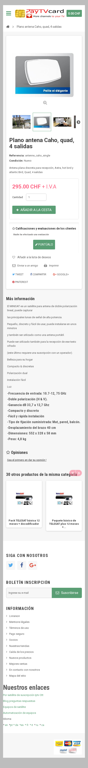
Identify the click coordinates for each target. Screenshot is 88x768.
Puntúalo (45, 244)
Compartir (39, 274)
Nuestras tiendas (19, 645)
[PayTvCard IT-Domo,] (39, 13)
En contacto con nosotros (24, 669)
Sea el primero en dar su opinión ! (26, 459)
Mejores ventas (18, 663)
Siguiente (78, 122)
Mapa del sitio (17, 675)
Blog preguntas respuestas (19, 701)
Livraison (14, 616)
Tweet (19, 274)
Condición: (16, 160)
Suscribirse (69, 593)
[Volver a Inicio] (7, 26)
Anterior (10, 122)
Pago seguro (16, 633)
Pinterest (21, 282)
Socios (13, 639)
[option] (24, 504)
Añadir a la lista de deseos (34, 257)
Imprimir (54, 265)
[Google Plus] (32, 565)
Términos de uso (19, 627)
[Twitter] (10, 565)
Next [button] (79, 473)
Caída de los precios (21, 651)
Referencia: (17, 155)
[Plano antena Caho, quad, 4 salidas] (21, 122)
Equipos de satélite (14, 706)
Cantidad (17, 197)
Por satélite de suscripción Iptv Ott (23, 695)
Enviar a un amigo (27, 265)
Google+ (62, 274)
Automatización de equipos (19, 712)
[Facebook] (21, 565)
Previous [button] (72, 473)
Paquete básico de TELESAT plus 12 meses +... (64, 524)
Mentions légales (19, 621)
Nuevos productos (20, 657)
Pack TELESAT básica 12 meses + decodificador (24, 522)
